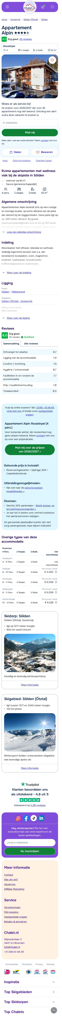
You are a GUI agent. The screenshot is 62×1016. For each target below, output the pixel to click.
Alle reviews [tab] (31, 343)
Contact (8, 874)
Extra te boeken (22, 160)
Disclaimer (27, 964)
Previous (5, 76)
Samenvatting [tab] (11, 343)
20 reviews (25, 39)
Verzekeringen (12, 907)
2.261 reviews (38, 805)
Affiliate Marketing (14, 889)
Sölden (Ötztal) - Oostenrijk (17, 301)
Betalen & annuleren (15, 921)
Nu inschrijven (30, 851)
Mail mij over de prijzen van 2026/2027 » (30, 449)
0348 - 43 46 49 (45, 407)
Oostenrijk (15, 19)
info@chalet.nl (12, 947)
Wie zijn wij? (11, 879)
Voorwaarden (11, 964)
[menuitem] (6, 19)
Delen (17, 152)
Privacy (39, 964)
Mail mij (30, 132)
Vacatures (9, 884)
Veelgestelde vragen (15, 916)
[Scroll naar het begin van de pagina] (54, 1010)
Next (55, 76)
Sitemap (50, 964)
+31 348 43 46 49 (14, 951)
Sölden (44, 19)
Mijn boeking (11, 912)
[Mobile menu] (7, 7)
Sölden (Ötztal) (31, 19)
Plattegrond (18, 291)
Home (4, 19)
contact (44, 140)
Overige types (44, 160)
